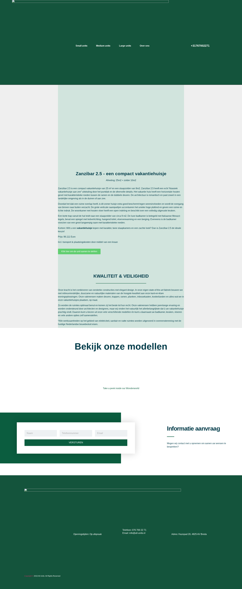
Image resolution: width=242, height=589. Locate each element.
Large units (125, 46)
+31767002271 (200, 45)
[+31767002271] (187, 45)
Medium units (103, 46)
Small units (81, 46)
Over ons (144, 46)
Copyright (28, 576)
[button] (62, 126)
